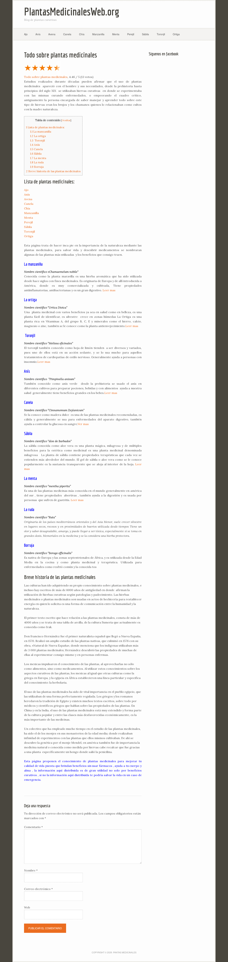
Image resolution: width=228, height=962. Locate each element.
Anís (35, 144)
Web (27, 907)
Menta (28, 217)
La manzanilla (40, 131)
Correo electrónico (38, 889)
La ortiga (38, 136)
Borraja (37, 166)
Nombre (31, 870)
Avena (28, 199)
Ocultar (66, 120)
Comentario (33, 827)
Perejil (28, 222)
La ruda (37, 162)
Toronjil (37, 140)
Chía (27, 208)
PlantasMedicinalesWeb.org (71, 11)
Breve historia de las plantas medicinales (53, 171)
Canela (36, 149)
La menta (38, 158)
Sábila (36, 153)
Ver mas (83, 424)
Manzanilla (31, 213)
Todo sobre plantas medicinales (46, 77)
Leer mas (109, 290)
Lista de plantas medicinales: (45, 127)
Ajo (26, 190)
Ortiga (28, 236)
